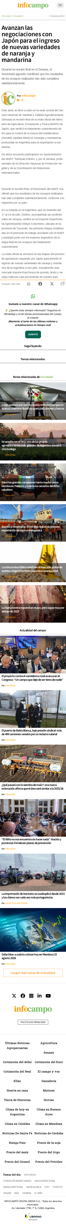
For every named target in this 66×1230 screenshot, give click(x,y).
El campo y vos (49, 1071)
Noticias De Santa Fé (17, 1133)
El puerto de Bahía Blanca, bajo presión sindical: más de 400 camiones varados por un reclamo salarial (32, 732)
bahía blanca (33, 1187)
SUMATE (33, 334)
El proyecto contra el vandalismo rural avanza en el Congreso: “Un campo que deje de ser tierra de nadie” (32, 677)
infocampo (10, 414)
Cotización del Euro (49, 1062)
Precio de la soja (48, 1143)
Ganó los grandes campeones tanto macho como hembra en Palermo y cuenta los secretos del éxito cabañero (30, 485)
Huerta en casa (17, 1090)
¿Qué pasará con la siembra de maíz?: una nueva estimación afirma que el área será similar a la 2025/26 (32, 786)
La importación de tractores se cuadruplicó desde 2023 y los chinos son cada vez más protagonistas (33, 895)
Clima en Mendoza (48, 1124)
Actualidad (17, 16)
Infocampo (6, 16)
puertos (57, 1187)
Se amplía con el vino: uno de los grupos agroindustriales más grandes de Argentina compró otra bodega (31, 445)
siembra (26, 1193)
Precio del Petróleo (48, 1162)
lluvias (49, 1100)
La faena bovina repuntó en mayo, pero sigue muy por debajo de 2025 (33, 609)
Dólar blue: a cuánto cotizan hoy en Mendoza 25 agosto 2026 (29, 956)
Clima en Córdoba (17, 1124)
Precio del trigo (49, 1152)
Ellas (17, 1081)
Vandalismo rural (13, 1187)
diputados (30, 1174)
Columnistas (11, 576)
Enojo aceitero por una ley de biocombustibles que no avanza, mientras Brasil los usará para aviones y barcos (33, 406)
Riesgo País (17, 1143)
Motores (49, 1090)
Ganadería (48, 1081)
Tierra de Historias (17, 1100)
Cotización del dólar (17, 1062)
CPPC (47, 1187)
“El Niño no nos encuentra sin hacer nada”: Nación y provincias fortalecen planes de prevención (31, 841)
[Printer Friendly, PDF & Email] (62, 284)
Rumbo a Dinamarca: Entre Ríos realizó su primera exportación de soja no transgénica (30, 528)
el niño (38, 1193)
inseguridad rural (44, 1180)
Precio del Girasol (17, 1162)
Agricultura (48, 1043)
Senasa (49, 1052)
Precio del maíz (17, 1152)
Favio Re (9, 495)
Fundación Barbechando (17, 1180)
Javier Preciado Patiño (16, 903)
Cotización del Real (17, 1071)
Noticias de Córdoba (48, 1133)
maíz (16, 1193)
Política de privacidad (33, 1022)
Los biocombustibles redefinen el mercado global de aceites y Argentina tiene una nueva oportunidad (32, 569)
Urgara (7, 1193)
